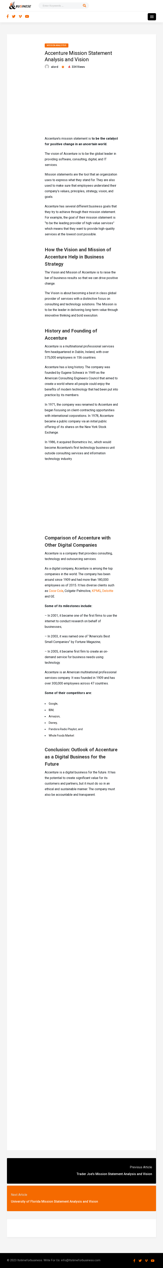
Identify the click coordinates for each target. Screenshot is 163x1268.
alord (54, 66)
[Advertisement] (81, 103)
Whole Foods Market (61, 735)
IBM (51, 710)
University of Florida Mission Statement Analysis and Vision (54, 1201)
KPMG (96, 591)
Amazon (54, 716)
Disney (53, 722)
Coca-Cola (56, 591)
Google (53, 703)
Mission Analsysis (56, 45)
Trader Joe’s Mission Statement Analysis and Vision (114, 1174)
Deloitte (107, 591)
